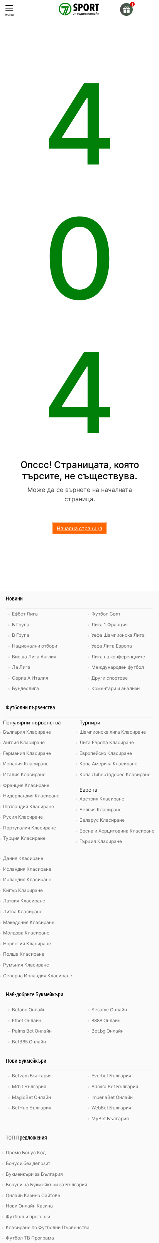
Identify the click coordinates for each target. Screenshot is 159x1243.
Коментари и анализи (115, 688)
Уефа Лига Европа (111, 646)
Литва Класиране (22, 911)
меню (9, 14)
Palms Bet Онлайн (32, 1031)
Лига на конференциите (118, 657)
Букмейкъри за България (34, 1174)
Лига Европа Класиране (107, 742)
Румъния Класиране (26, 965)
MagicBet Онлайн (31, 1097)
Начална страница (79, 528)
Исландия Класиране (27, 869)
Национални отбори (34, 646)
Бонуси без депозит (28, 1163)
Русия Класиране (23, 817)
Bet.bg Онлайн (107, 1031)
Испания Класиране (26, 763)
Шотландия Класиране (28, 806)
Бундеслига (25, 688)
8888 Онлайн (105, 1020)
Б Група (20, 624)
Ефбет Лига (25, 614)
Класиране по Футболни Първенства (48, 1227)
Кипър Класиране (23, 890)
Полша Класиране (23, 954)
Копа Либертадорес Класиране (115, 774)
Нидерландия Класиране (31, 796)
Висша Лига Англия (34, 657)
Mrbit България (29, 1086)
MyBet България (110, 1118)
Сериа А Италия (30, 678)
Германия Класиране (27, 753)
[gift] (126, 9)
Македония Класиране (28, 922)
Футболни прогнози (28, 1216)
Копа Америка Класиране (108, 763)
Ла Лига (21, 667)
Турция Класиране (24, 838)
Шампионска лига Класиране (113, 732)
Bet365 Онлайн (29, 1042)
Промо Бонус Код (26, 1152)
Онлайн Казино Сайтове (33, 1195)
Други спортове (109, 678)
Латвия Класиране (24, 901)
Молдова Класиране (26, 933)
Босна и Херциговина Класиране (117, 831)
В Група (20, 635)
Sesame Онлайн (109, 1009)
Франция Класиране (26, 785)
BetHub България (31, 1108)
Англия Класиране (24, 742)
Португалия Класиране (29, 828)
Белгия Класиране (101, 809)
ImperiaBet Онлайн (112, 1097)
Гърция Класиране (101, 841)
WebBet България (111, 1108)
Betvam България (32, 1076)
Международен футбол (117, 667)
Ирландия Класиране (27, 879)
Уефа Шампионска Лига (118, 635)
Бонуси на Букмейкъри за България (46, 1184)
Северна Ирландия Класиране (37, 975)
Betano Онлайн (29, 1009)
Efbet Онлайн (26, 1020)
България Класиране (27, 732)
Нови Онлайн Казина (29, 1206)
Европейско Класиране (106, 753)
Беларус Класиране (102, 820)
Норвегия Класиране (27, 943)
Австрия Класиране (102, 799)
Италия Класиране (24, 774)
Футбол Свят (105, 614)
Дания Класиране (23, 858)
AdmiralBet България (114, 1086)
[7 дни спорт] (79, 8)
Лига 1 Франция (109, 624)
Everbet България (111, 1076)
